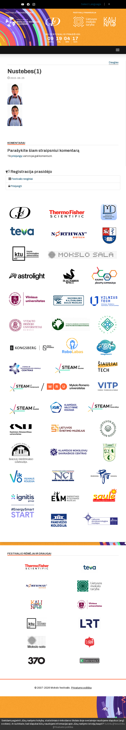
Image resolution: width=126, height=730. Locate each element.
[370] (36, 660)
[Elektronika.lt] (89, 660)
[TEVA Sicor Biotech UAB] (89, 567)
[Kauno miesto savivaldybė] (36, 604)
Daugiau (113, 62)
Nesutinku (119, 724)
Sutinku (108, 724)
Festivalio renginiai (22, 179)
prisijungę (16, 156)
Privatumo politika (81, 687)
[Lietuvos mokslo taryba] (89, 586)
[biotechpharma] (36, 586)
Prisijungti (16, 186)
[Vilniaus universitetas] (89, 604)
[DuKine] (89, 641)
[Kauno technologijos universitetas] (36, 623)
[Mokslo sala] (36, 641)
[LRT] (89, 623)
